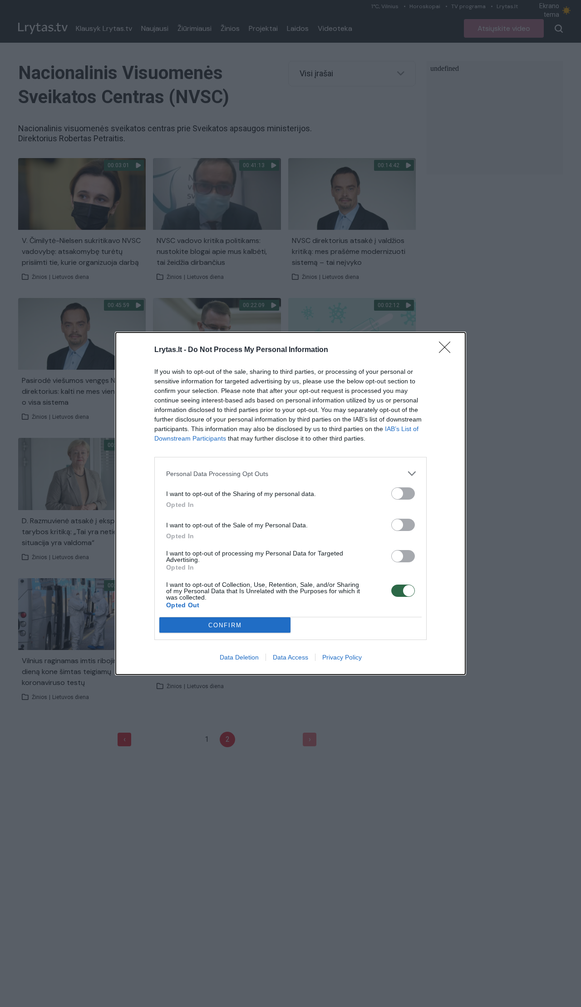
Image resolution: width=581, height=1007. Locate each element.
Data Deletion (239, 657)
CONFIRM (225, 625)
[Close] (447, 350)
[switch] (403, 493)
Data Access (290, 657)
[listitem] (290, 473)
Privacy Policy (342, 657)
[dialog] (290, 503)
